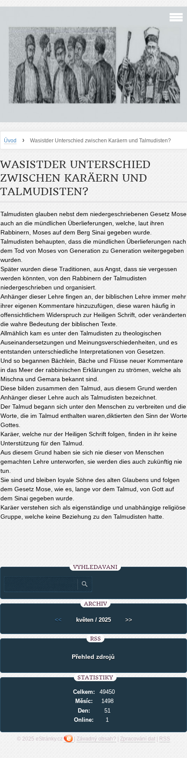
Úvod (10, 141)
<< (58, 620)
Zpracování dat (137, 739)
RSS (164, 739)
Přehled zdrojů (93, 656)
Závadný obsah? (96, 739)
